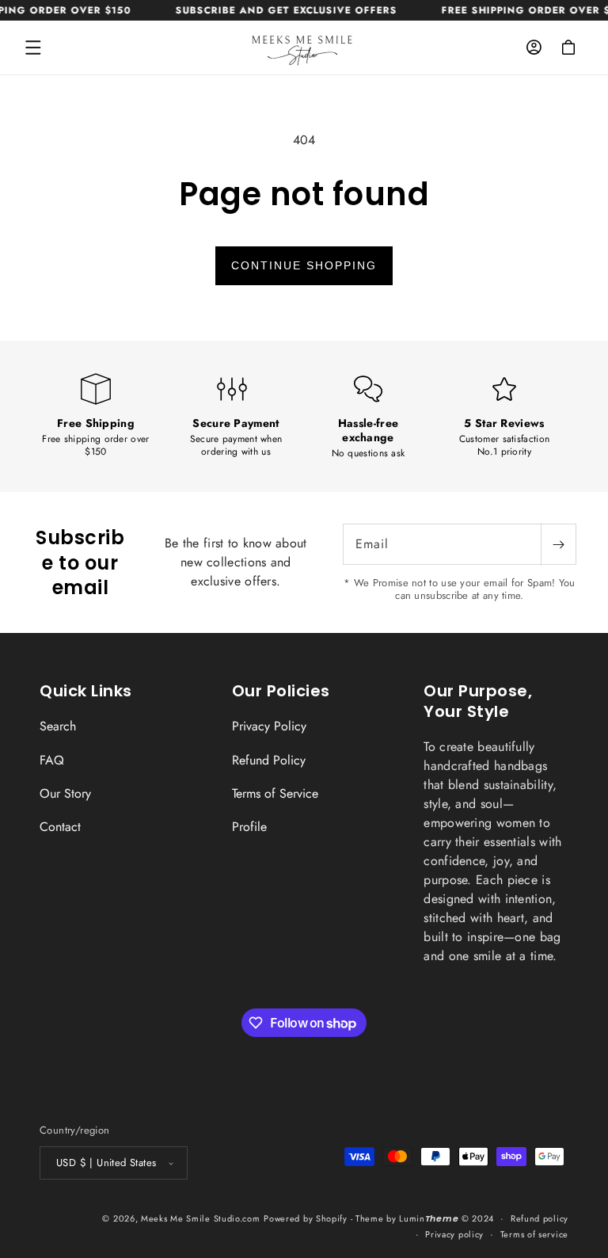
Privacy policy (454, 1234)
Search (58, 726)
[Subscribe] (558, 544)
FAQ (52, 760)
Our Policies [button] (281, 690)
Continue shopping (304, 265)
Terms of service (534, 1234)
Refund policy (539, 1218)
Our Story (65, 793)
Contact (60, 827)
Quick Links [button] (86, 690)
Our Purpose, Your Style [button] (478, 701)
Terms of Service (275, 793)
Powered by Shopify (306, 1218)
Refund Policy (269, 760)
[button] (33, 47)
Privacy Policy (269, 726)
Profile (249, 827)
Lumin (428, 1218)
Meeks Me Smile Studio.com (200, 1218)
